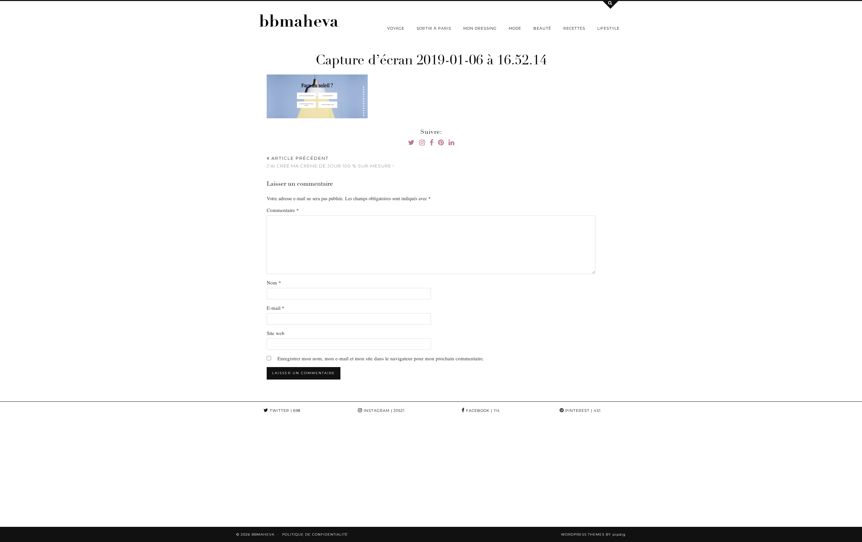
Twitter (284, 410)
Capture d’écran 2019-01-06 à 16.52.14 (431, 61)
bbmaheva (298, 22)
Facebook (482, 410)
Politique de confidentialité (315, 534)
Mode (515, 28)
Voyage (395, 28)
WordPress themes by (593, 534)
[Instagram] (54, 473)
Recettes (574, 28)
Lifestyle (608, 28)
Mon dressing (480, 28)
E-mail (276, 307)
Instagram (383, 410)
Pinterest (582, 410)
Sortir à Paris (434, 28)
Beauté (542, 28)
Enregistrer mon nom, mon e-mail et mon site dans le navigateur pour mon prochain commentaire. (380, 358)
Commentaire (283, 210)
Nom (274, 282)
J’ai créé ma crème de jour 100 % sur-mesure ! (330, 162)
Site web (276, 333)
